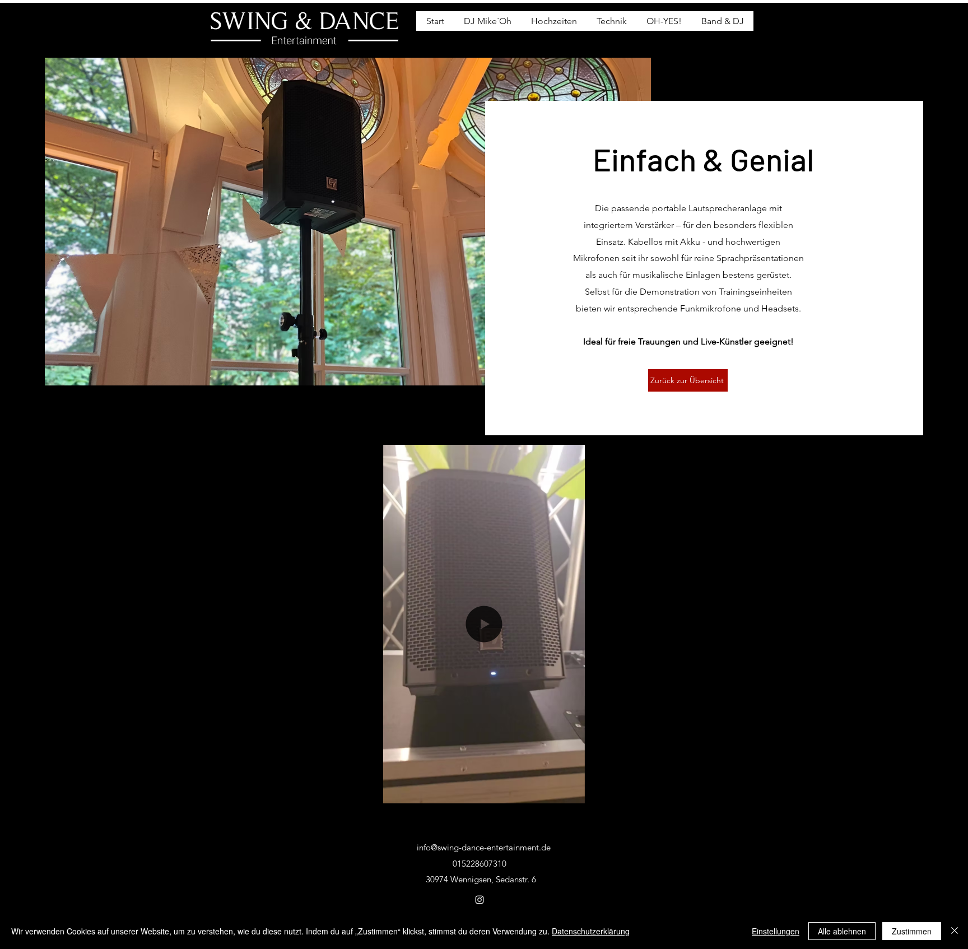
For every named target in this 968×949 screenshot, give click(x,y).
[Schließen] (954, 931)
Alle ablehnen (842, 931)
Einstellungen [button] (775, 931)
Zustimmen (912, 931)
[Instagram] (479, 899)
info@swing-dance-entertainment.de (484, 847)
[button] (570, 791)
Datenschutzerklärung (591, 931)
